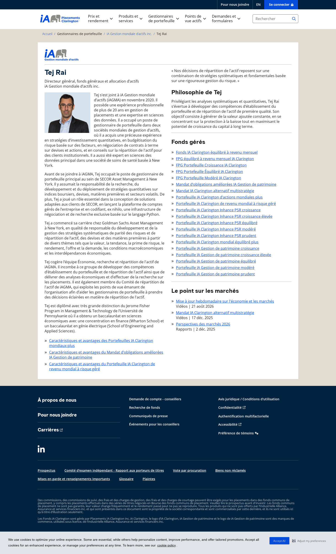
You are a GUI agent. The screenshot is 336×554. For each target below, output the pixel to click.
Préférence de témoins (236, 433)
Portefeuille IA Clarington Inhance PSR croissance (218, 209)
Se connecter (279, 4)
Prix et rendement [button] (98, 18)
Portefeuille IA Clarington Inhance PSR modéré (216, 229)
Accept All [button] (279, 541)
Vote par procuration (189, 470)
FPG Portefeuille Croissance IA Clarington (211, 165)
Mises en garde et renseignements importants (74, 479)
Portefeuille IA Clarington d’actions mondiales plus (219, 197)
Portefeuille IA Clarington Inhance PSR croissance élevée (224, 216)
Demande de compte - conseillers (155, 399)
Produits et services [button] (128, 18)
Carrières (48, 430)
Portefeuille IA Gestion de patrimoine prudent (215, 274)
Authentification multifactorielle (243, 416)
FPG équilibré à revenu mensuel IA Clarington (215, 158)
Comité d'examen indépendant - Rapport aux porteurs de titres (114, 470)
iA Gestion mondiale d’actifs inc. (129, 34)
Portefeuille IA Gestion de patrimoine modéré (215, 267)
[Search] (294, 19)
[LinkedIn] (41, 449)
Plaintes (149, 479)
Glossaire (126, 479)
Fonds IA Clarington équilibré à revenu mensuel (217, 152)
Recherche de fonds (144, 407)
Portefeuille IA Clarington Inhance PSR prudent (216, 235)
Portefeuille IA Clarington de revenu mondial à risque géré (226, 203)
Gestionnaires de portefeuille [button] (161, 18)
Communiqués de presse (148, 416)
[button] (309, 540)
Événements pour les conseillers (154, 424)
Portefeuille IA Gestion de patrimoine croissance (217, 248)
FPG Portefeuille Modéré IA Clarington (208, 177)
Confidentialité (230, 407)
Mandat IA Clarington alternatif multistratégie (215, 190)
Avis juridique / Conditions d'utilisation (248, 399)
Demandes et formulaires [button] (224, 18)
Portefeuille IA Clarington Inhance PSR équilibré (216, 222)
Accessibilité (227, 424)
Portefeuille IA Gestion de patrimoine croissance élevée (223, 254)
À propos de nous (57, 400)
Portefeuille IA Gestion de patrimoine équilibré (216, 261)
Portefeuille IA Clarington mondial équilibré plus (217, 242)
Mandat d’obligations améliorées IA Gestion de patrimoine (226, 184)
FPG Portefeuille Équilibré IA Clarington (209, 171)
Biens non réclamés (230, 470)
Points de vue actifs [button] (193, 18)
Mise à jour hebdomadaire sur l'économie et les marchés (225, 301)
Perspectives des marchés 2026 (203, 324)
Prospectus (46, 470)
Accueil (47, 34)
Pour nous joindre (235, 4)
